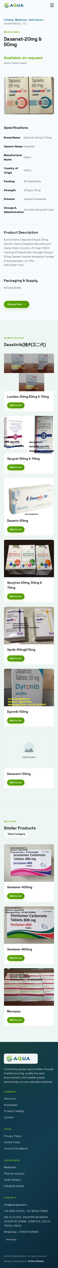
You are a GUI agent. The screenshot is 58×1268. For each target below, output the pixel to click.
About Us (10, 1098)
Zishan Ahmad (36, 1261)
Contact (8, 1117)
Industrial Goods (14, 1186)
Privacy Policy (12, 1136)
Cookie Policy (12, 1142)
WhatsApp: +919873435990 (21, 1231)
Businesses (10, 1105)
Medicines (21, 20)
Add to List (16, 405)
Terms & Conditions (16, 1148)
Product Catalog (14, 1111)
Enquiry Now (15, 304)
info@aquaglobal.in (15, 1204)
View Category (16, 834)
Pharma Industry (14, 1173)
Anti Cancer (36, 20)
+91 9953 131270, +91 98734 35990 (26, 1211)
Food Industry (12, 1179)
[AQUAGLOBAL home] (16, 5)
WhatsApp (11, 1239)
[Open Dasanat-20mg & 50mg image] (29, 95)
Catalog (8, 20)
